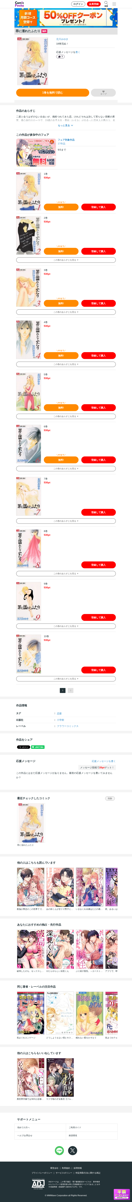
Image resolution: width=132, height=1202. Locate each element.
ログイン (78, 4)
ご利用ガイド (75, 1127)
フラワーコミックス (68, 726)
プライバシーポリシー (42, 1173)
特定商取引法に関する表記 (88, 1173)
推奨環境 (73, 1135)
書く (77, 52)
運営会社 (54, 1168)
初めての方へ (23, 1127)
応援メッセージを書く (104, 761)
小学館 (60, 719)
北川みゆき (62, 39)
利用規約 (66, 1168)
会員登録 (94, 4)
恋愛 (59, 713)
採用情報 (78, 1168)
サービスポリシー (64, 1173)
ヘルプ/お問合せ (24, 1135)
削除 (110, 798)
